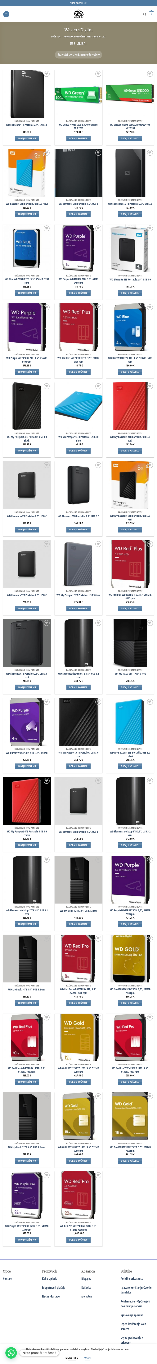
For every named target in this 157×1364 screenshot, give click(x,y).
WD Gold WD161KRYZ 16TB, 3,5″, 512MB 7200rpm (130, 1148)
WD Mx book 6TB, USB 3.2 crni (130, 674)
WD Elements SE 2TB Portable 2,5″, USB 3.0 (130, 204)
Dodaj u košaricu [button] (27, 138)
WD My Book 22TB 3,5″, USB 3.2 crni (26, 1147)
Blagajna (86, 1278)
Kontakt (7, 1278)
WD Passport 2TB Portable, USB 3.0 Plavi (27, 204)
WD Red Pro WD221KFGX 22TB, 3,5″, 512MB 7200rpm (78, 1227)
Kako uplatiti (49, 1278)
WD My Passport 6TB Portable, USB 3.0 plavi (130, 754)
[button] (6, 14)
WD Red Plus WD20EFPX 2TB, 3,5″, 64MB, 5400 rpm (78, 359)
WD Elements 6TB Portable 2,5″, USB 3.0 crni (26, 675)
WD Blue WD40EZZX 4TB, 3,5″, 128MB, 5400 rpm (130, 359)
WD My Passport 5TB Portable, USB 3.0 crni (130, 517)
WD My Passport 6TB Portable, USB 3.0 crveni (27, 833)
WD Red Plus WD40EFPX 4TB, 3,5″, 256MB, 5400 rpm (130, 596)
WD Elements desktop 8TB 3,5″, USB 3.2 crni (130, 833)
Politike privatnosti (132, 1278)
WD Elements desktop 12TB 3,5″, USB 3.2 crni (27, 912)
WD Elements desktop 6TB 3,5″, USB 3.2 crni (78, 675)
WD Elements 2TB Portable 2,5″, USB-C (78, 204)
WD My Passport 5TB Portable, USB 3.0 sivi (78, 595)
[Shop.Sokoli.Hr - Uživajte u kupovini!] (78, 14)
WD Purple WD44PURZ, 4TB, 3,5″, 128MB (26, 753)
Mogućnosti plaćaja (53, 1287)
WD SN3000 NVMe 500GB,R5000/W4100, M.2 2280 (130, 126)
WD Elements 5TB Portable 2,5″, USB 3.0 (78, 516)
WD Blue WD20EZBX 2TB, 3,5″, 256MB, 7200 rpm (27, 280)
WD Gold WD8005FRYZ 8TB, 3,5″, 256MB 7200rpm (130, 991)
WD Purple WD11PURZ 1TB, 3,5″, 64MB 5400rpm (78, 280)
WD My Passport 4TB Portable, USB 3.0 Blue (78, 438)
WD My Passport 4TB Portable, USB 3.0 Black (27, 438)
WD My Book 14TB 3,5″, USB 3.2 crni (26, 989)
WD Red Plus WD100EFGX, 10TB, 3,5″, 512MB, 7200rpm (27, 1070)
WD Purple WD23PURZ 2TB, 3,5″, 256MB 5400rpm (26, 359)
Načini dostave (51, 1296)
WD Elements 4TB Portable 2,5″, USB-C (27, 516)
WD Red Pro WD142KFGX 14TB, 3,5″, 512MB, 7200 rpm (130, 1070)
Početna (55, 36)
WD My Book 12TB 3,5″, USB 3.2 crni (78, 911)
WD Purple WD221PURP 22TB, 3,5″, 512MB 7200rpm (26, 1227)
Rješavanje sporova (132, 1315)
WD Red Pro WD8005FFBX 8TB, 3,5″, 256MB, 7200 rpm (78, 991)
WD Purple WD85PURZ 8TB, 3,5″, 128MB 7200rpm (130, 912)
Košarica (86, 1287)
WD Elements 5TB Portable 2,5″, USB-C (27, 595)
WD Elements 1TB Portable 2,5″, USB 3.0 (26, 125)
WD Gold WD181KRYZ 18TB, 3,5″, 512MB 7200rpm (78, 1148)
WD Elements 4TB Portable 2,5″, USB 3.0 (130, 279)
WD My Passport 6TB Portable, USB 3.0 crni (78, 754)
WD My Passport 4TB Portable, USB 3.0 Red (130, 438)
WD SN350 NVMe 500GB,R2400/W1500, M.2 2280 (78, 126)
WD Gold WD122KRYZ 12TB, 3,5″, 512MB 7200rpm (78, 1070)
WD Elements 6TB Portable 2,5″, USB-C (78, 832)
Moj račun (86, 1296)
